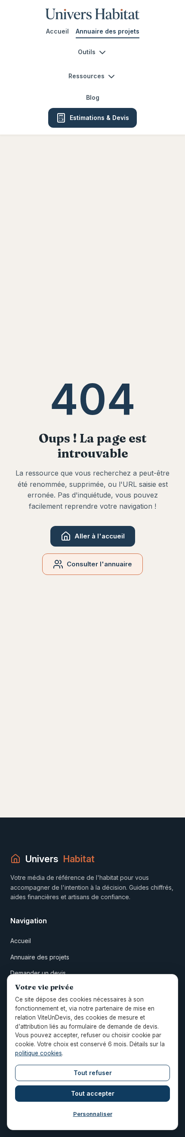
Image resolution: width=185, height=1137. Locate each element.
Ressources (86, 76)
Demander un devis (38, 973)
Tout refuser (93, 1072)
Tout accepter (92, 1093)
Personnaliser (92, 1113)
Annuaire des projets (107, 31)
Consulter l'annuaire (99, 564)
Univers (60, 859)
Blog (92, 97)
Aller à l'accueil (99, 536)
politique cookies (38, 1053)
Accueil (57, 31)
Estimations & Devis (99, 117)
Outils (87, 51)
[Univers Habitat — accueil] (92, 14)
